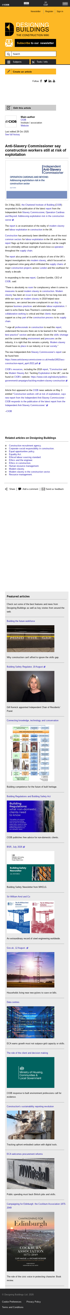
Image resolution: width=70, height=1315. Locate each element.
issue (28, 295)
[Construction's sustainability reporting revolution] (30, 1138)
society (53, 346)
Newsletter (36, 11)
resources (18, 369)
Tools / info (42, 62)
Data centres (13, 1002)
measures (10, 291)
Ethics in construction (19, 463)
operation (58, 247)
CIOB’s (8, 369)
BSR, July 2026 (14, 847)
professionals (21, 327)
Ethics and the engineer (20, 460)
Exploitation (44, 373)
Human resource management (24, 466)
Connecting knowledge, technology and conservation (32, 720)
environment (34, 338)
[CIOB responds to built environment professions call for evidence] (30, 1087)
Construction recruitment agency (25, 445)
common (9, 239)
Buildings (50, 437)
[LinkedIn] (49, 80)
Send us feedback (55, 489)
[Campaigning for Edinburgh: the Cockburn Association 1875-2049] (30, 1270)
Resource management (20, 474)
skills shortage (61, 334)
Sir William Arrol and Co (18, 896)
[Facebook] (41, 80)
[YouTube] (53, 80)
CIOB (23, 120)
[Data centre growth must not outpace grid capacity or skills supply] (30, 1037)
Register (49, 11)
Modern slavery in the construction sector (29, 471)
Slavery (26, 212)
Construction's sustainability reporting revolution (30, 1106)
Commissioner (37, 212)
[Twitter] (45, 80)
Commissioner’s (47, 352)
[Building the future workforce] (30, 651)
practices (27, 306)
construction (36, 229)
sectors (18, 239)
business (18, 306)
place (23, 346)
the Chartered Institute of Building (38, 205)
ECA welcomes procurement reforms (25, 1154)
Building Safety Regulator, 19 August (25, 666)
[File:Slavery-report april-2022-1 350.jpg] (36, 163)
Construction (11, 235)
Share (12, 489)
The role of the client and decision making (27, 1053)
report (48, 208)
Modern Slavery (16, 373)
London (43, 268)
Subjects (17, 62)
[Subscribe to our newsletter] (30, 46)
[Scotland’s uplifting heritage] (30, 932)
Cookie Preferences (11, 1301)
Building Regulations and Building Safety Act (29, 796)
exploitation (21, 229)
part (24, 317)
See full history (12, 134)
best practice (11, 334)
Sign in (60, 11)
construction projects (21, 268)
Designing (36, 437)
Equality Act (15, 454)
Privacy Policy (34, 1301)
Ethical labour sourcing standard (25, 457)
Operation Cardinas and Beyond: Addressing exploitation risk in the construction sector (35, 216)
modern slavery (56, 226)
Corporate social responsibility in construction (31, 448)
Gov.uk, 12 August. (16, 948)
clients (48, 313)
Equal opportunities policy (21, 451)
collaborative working (15, 313)
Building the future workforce (21, 621)
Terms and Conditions (12, 1307)
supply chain (26, 250)
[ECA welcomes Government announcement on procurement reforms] (30, 1188)
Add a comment (30, 489)
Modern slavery (57, 342)
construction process (43, 317)
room (30, 287)
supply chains (56, 264)
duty (56, 302)
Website (25, 125)
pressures (50, 338)
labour (12, 229)
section (23, 334)
